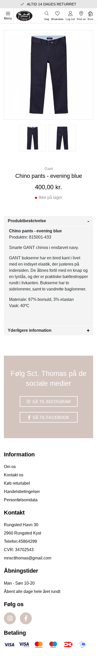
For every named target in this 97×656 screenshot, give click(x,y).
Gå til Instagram (51, 402)
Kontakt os (13, 475)
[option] (32, 138)
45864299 (27, 541)
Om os (10, 466)
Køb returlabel (17, 483)
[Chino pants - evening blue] (32, 138)
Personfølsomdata (21, 500)
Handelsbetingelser (22, 491)
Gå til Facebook (50, 417)
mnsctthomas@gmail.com (27, 558)
